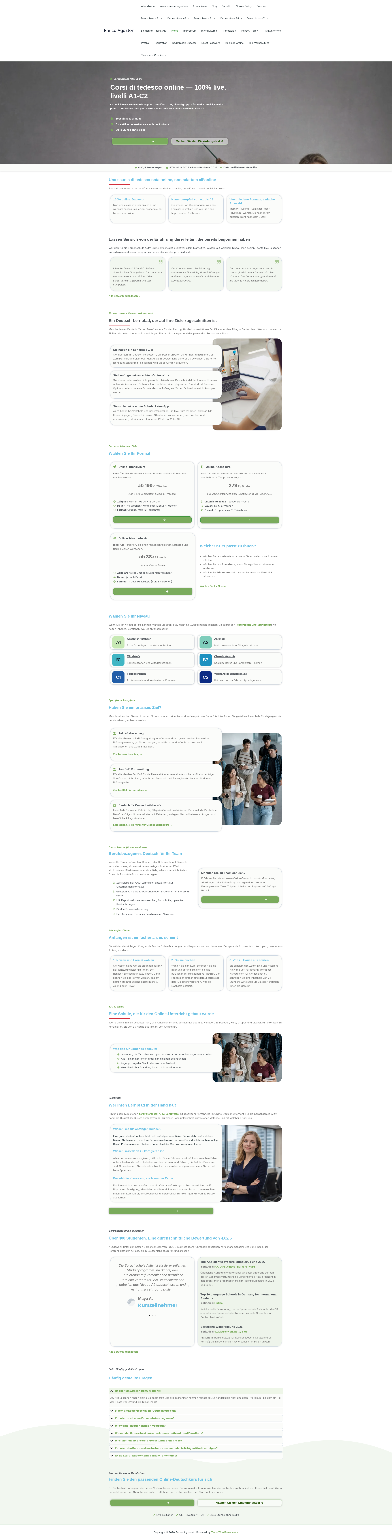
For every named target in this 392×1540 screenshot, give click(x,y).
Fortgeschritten (136, 673)
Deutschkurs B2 (229, 18)
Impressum (189, 30)
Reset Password (210, 42)
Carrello (226, 6)
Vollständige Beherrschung (230, 673)
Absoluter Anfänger (139, 638)
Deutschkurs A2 (176, 18)
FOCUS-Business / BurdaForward (234, 1266)
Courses (261, 6)
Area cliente (200, 6)
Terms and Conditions (153, 55)
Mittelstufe (133, 656)
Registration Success (184, 42)
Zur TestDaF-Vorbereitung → (130, 790)
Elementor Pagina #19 (153, 30)
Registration (160, 42)
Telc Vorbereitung (259, 42)
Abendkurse (148, 6)
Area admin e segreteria (174, 6)
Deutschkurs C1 (256, 18)
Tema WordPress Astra (224, 1532)
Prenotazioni (229, 30)
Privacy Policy (249, 30)
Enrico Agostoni (120, 30)
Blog (214, 6)
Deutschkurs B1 (203, 18)
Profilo (145, 42)
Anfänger (219, 638)
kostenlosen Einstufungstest (253, 624)
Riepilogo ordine (234, 42)
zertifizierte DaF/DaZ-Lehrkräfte (159, 1113)
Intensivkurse (209, 30)
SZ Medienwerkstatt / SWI (230, 1331)
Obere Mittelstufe (224, 656)
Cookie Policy (244, 6)
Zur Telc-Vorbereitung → (127, 754)
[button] (160, 18)
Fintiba (218, 1302)
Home (174, 30)
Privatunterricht (272, 30)
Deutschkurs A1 (150, 18)
